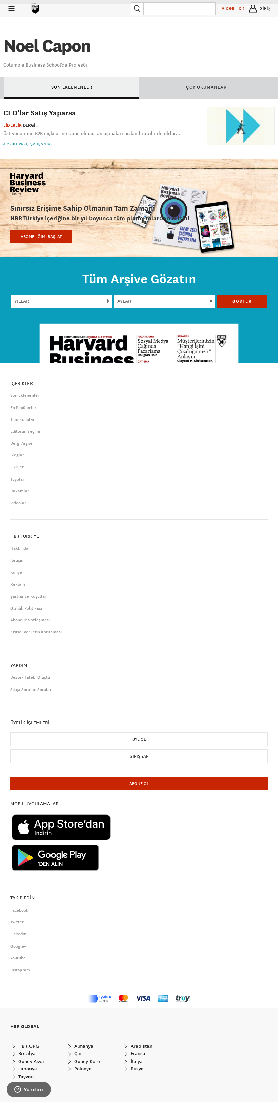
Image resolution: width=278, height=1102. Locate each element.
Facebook (19, 910)
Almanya (83, 1046)
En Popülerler (23, 407)
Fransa (137, 1053)
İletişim (17, 560)
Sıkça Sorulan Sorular (31, 689)
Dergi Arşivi (21, 443)
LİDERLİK (12, 125)
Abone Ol (139, 783)
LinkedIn (18, 934)
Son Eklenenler (24, 395)
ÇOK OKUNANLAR (206, 87)
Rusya (136, 1069)
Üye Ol (139, 739)
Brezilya (26, 1053)
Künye (16, 572)
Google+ (18, 946)
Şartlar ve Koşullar (28, 596)
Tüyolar (17, 479)
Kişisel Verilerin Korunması (36, 632)
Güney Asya (30, 1061)
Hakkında (19, 548)
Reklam (17, 584)
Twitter (17, 922)
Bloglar (17, 455)
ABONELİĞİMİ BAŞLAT (41, 236)
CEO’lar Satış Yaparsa (39, 112)
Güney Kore (86, 1061)
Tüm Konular (22, 419)
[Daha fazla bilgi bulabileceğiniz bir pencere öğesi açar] (29, 1090)
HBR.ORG (28, 1046)
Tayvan (25, 1076)
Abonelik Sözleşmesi (30, 620)
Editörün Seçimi (25, 431)
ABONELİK (232, 8)
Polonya (82, 1069)
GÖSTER (242, 301)
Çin (77, 1053)
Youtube (18, 958)
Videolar (18, 503)
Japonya (27, 1069)
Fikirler (17, 467)
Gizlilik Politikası (26, 608)
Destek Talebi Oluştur (31, 677)
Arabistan (140, 1046)
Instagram (20, 970)
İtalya (136, 1061)
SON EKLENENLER (71, 87)
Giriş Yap (139, 756)
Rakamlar (19, 491)
